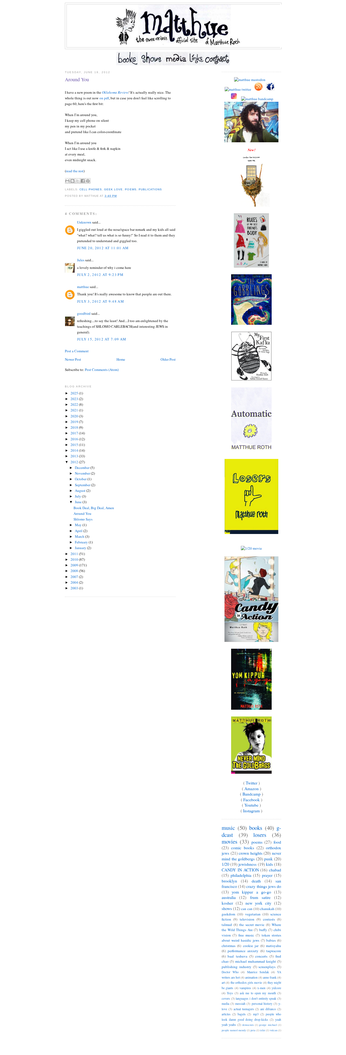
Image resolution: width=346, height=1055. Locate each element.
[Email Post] (118, 195)
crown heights (250, 853)
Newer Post (73, 359)
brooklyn (229, 881)
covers (226, 998)
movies (229, 841)
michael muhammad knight (255, 961)
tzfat (262, 1030)
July (78, 496)
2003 (75, 588)
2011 (75, 553)
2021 (75, 410)
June (78, 501)
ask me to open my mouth (258, 993)
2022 (75, 404)
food (277, 842)
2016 (75, 439)
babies (271, 940)
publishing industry (236, 966)
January (81, 547)
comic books (242, 847)
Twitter (251, 783)
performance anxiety (243, 950)
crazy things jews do (263, 886)
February (82, 542)
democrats (248, 1025)
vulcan (273, 1030)
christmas (228, 945)
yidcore (276, 988)
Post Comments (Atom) (102, 369)
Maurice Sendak (258, 972)
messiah (240, 1004)
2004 (75, 582)
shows (227, 908)
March (80, 536)
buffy (263, 929)
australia (229, 897)
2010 (75, 559)
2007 (75, 576)
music (228, 827)
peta (253, 1030)
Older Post (168, 359)
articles (226, 1014)
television (247, 919)
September (83, 484)
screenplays (266, 966)
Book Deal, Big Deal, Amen (94, 507)
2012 (75, 461)
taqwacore (273, 950)
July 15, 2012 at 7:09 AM (101, 339)
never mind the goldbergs (251, 855)
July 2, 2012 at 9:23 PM (100, 274)
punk (268, 858)
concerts (261, 956)
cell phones (90, 189)
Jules (80, 260)
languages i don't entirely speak (256, 998)
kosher (227, 903)
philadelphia (241, 875)
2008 (75, 570)
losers (259, 834)
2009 (75, 565)
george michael (268, 1025)
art (223, 982)
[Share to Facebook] (82, 181)
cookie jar (250, 945)
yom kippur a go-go (251, 892)
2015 (75, 444)
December (82, 467)
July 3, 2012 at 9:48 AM (100, 301)
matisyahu (273, 945)
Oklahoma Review (115, 92)
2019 (75, 421)
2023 (75, 398)
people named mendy (234, 1030)
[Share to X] (77, 181)
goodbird (84, 313)
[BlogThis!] (72, 181)
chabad (275, 870)
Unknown (84, 222)
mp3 (256, 1014)
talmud (227, 924)
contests (269, 919)
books (255, 827)
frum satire (260, 897)
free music (246, 935)
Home (121, 359)
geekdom (228, 914)
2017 (75, 433)
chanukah (267, 908)
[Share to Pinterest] (88, 181)
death (256, 881)
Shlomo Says (83, 519)
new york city (258, 903)
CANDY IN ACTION (240, 870)
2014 (75, 450)
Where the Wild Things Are (251, 927)
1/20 (225, 864)
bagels (242, 1014)
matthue (83, 286)
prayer (267, 875)
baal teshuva (237, 956)
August (80, 490)
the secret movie (252, 924)
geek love (113, 189)
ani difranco (268, 1009)
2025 (75, 393)
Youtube (251, 805)
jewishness (247, 864)
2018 (75, 427)
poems (130, 189)
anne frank (270, 977)
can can (246, 908)
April (79, 530)
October (81, 478)
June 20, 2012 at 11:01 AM (103, 247)
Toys (230, 993)
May (78, 524)
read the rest (75, 170)
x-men (261, 988)
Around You (77, 79)
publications (150, 189)
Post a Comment (77, 351)
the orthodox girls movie (246, 982)
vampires (245, 988)
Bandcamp (251, 794)
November (83, 473)
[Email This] (67, 181)
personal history (262, 1004)
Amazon (251, 788)
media (225, 1004)
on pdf (104, 98)
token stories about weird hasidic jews (251, 938)
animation (251, 977)
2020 (75, 416)
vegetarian (253, 914)
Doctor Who (230, 972)
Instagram (251, 810)
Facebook (251, 799)
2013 (75, 456)
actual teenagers (244, 1009)
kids (269, 864)
